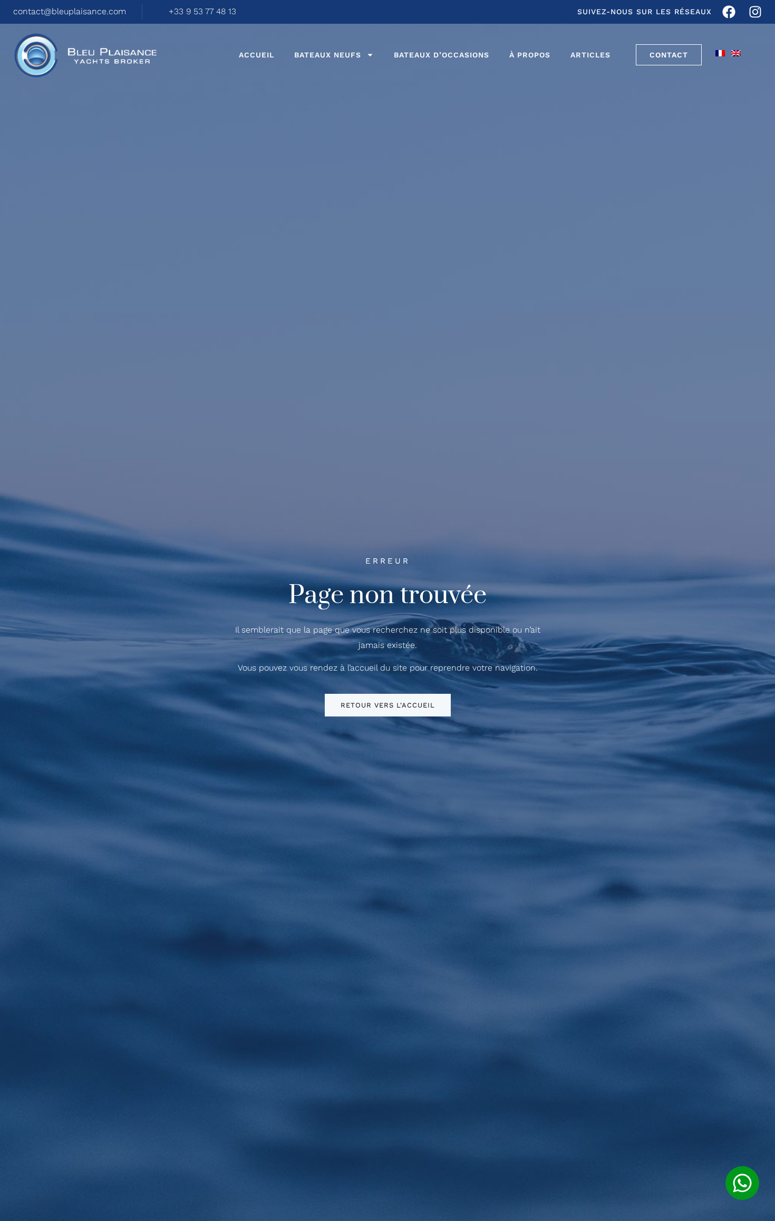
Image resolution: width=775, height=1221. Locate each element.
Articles (590, 55)
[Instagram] (755, 11)
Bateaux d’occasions (441, 55)
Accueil (256, 55)
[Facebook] (728, 11)
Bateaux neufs (327, 55)
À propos (529, 55)
